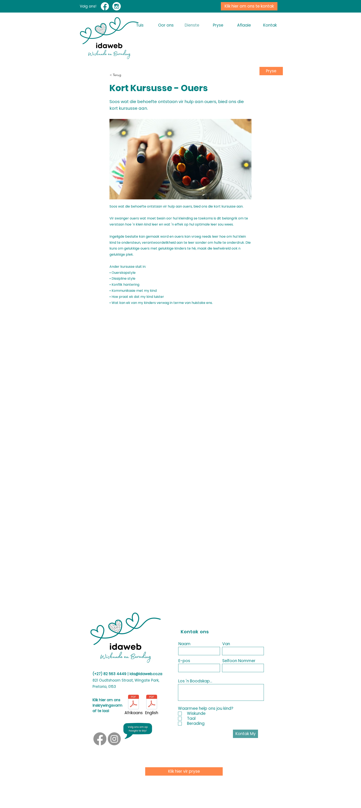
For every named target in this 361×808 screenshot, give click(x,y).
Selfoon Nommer (238, 661)
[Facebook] (99, 738)
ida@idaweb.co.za (146, 673)
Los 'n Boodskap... (195, 681)
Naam (184, 644)
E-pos (184, 661)
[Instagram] (114, 738)
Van (226, 644)
